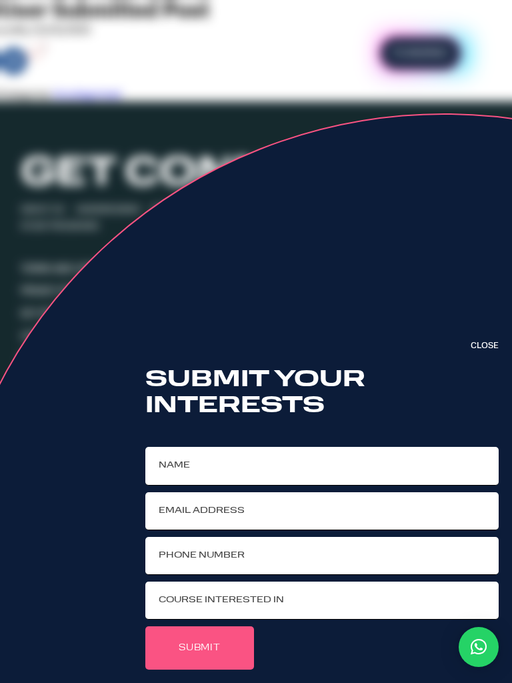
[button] (479, 647)
